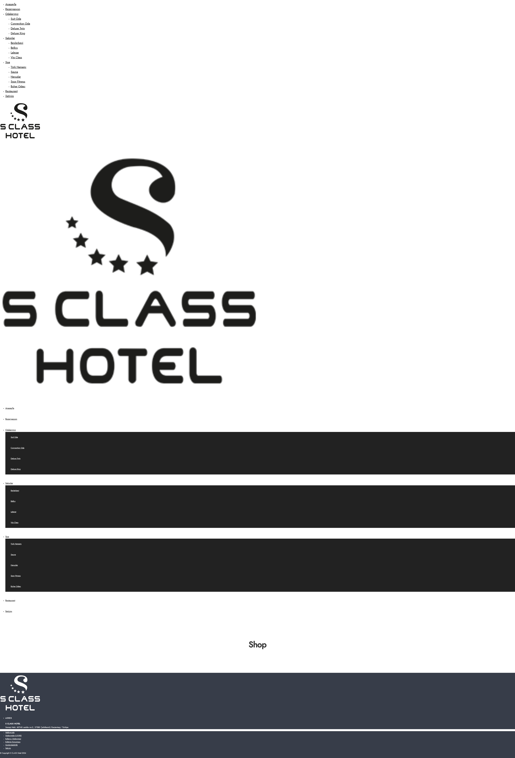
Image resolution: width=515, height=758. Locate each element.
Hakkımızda (9, 733)
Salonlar (10, 38)
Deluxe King (18, 33)
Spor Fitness (18, 81)
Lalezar (15, 52)
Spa (7, 62)
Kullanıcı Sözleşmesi (13, 739)
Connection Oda (20, 23)
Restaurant (11, 91)
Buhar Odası (18, 86)
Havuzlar (16, 77)
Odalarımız (11, 14)
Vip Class (16, 57)
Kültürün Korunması (13, 742)
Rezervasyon (12, 9)
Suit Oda (16, 19)
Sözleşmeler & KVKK (13, 736)
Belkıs (14, 48)
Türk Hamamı (18, 67)
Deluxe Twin (18, 28)
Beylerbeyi (17, 43)
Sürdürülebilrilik (11, 745)
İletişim (9, 96)
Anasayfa (10, 4)
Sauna (14, 72)
